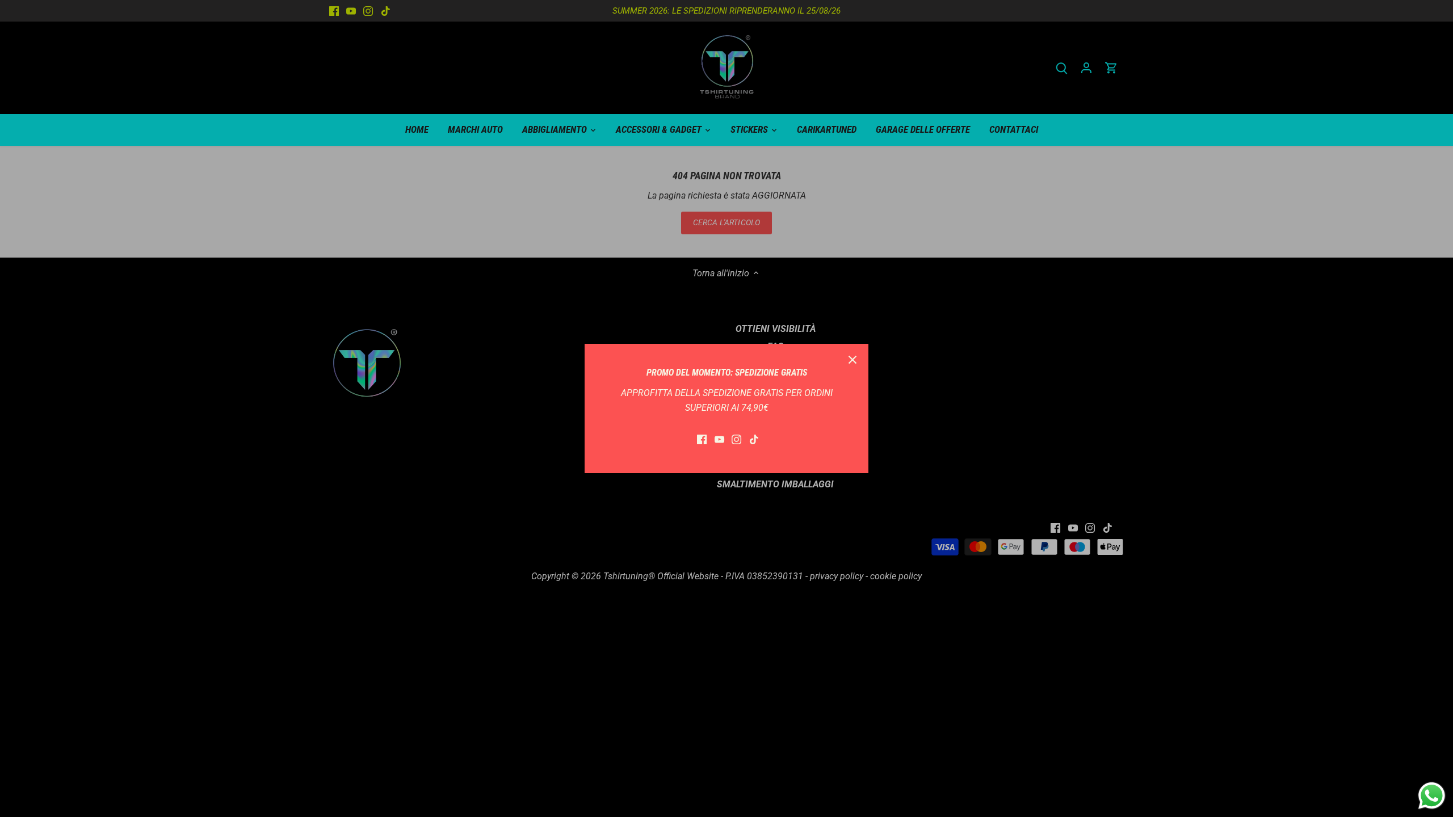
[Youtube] (719, 439)
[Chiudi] (852, 359)
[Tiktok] (754, 439)
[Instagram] (736, 439)
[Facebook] (702, 439)
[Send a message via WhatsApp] (1431, 795)
